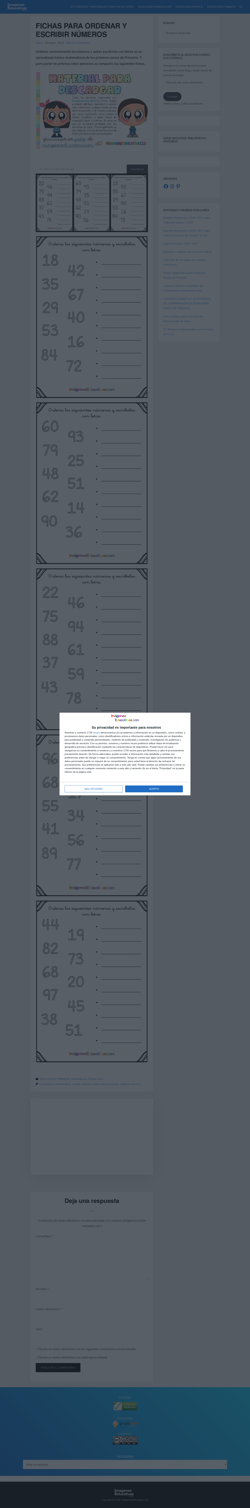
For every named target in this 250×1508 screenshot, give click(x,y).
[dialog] (125, 754)
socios (96, 732)
